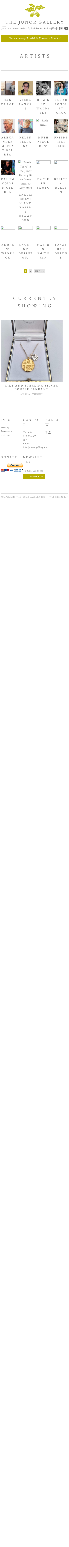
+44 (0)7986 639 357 (30, 436)
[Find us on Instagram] (61, 28)
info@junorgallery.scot (35, 447)
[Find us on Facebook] (57, 28)
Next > (39, 271)
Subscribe (37, 476)
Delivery (5, 435)
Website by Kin (58, 497)
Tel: (30, 28)
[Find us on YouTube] (65, 28)
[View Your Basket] (53, 28)
